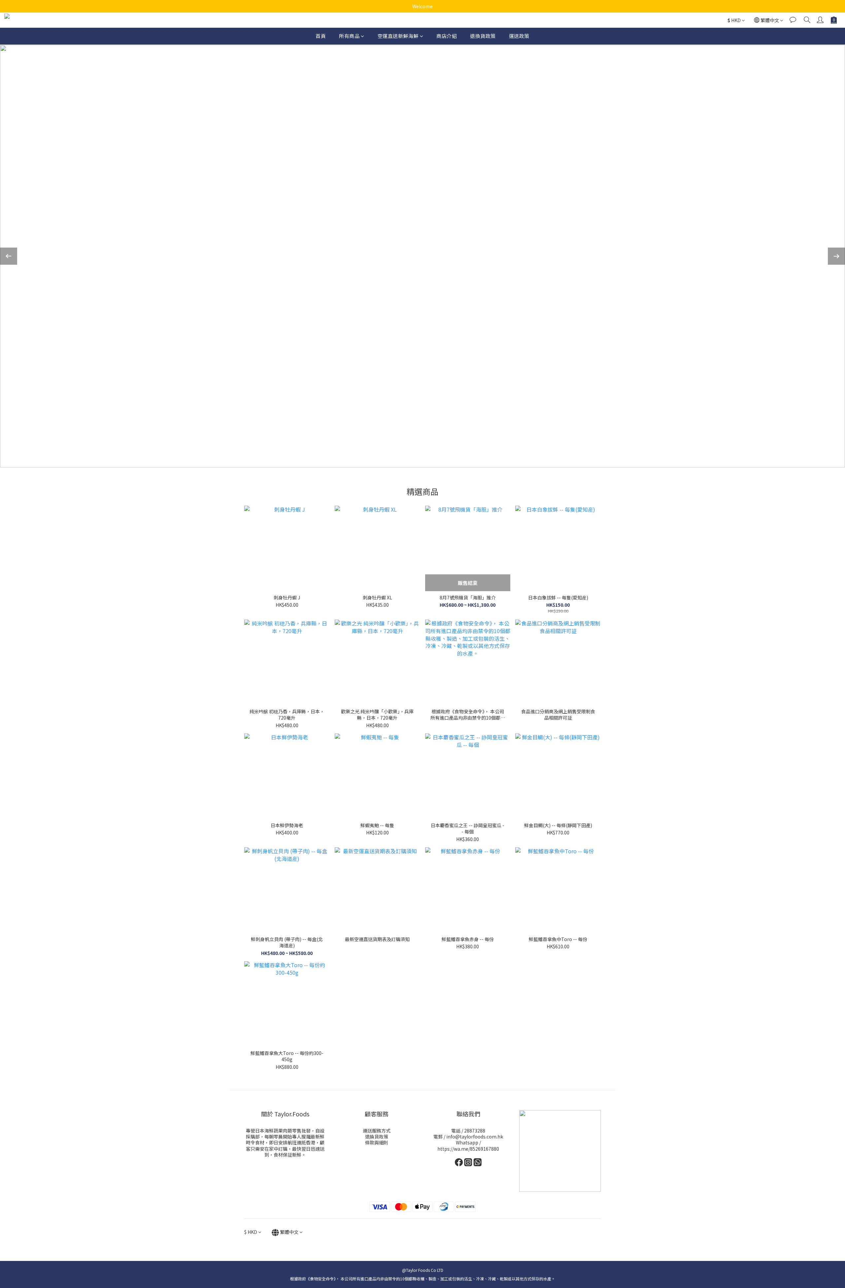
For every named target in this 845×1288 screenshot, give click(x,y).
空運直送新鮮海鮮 (398, 35)
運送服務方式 (376, 1130)
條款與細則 (376, 1142)
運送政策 (519, 35)
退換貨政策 (483, 35)
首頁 (321, 35)
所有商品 (349, 35)
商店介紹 (446, 35)
